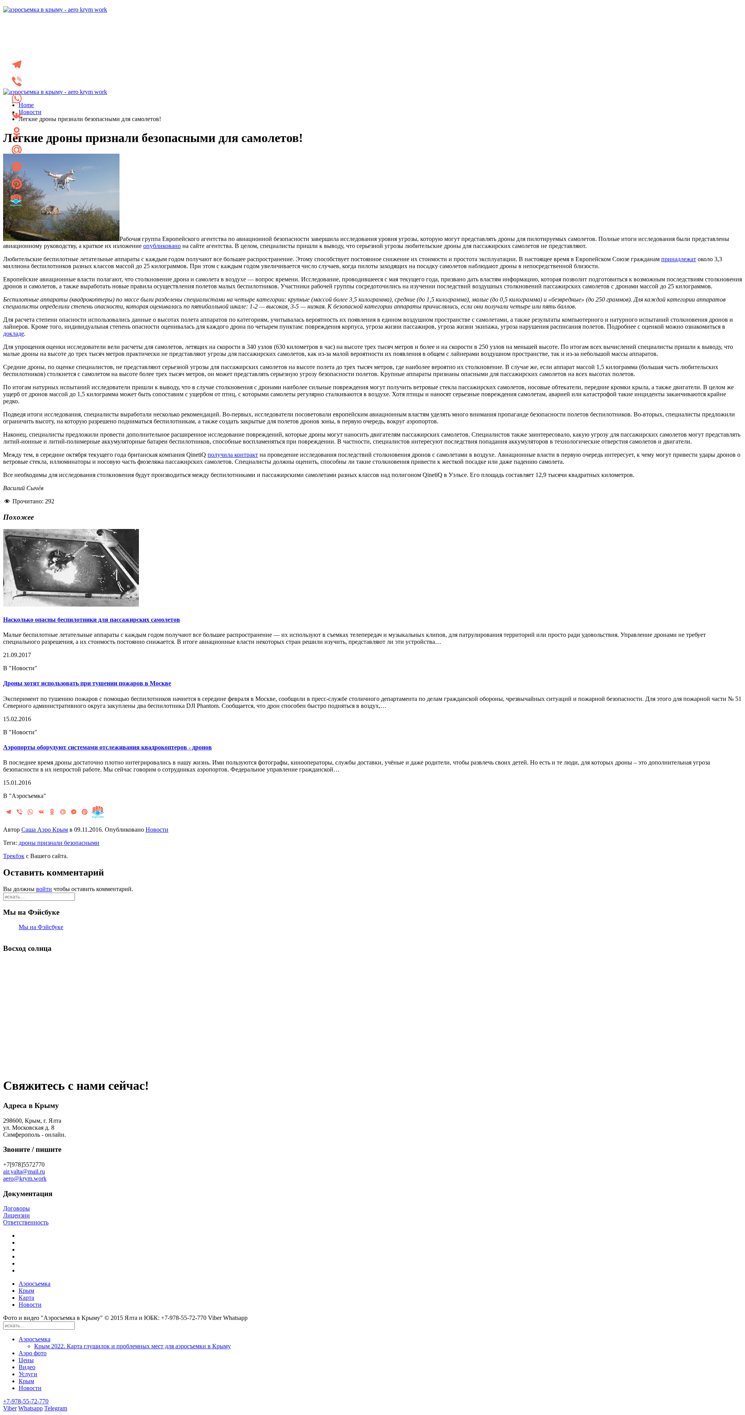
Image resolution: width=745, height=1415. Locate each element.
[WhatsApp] (16, 98)
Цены (26, 1360)
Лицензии (16, 1215)
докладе (13, 333)
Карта (26, 1297)
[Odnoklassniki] (16, 132)
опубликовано (162, 246)
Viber (10, 1408)
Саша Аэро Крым (44, 829)
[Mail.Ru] (16, 149)
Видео (27, 1367)
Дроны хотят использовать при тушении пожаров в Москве (87, 683)
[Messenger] (16, 166)
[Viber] (16, 81)
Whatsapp (30, 1408)
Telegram (55, 1408)
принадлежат (678, 259)
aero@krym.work (25, 1178)
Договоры (16, 1208)
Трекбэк (13, 856)
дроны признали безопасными (59, 842)
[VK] (16, 115)
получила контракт (233, 454)
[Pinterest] (16, 183)
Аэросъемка (34, 1283)
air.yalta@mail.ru (24, 1171)
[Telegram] (16, 64)
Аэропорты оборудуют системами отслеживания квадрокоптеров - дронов (107, 747)
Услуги (28, 1374)
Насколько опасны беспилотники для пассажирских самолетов (91, 619)
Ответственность (26, 1222)
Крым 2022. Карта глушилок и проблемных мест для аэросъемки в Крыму (132, 1346)
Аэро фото (33, 1353)
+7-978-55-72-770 (26, 1401)
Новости (30, 112)
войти (44, 889)
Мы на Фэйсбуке (41, 927)
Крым (26, 1290)
